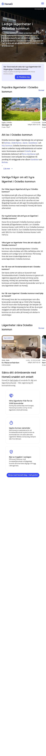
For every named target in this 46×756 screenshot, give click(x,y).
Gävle (25, 143)
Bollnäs (7, 143)
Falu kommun (7, 146)
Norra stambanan (29, 154)
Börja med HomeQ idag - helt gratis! (23, 475)
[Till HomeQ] (7, 3)
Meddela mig (23, 77)
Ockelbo (28, 151)
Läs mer (8, 168)
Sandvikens (33, 143)
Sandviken (35, 159)
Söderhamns (16, 143)
